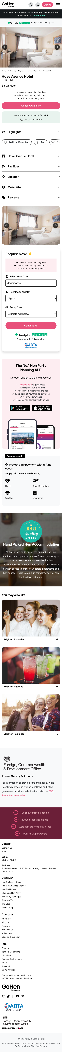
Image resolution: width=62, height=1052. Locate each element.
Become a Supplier (10, 937)
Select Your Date (18, 276)
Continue (29, 325)
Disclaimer (6, 955)
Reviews (13, 197)
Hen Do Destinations (11, 882)
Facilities (14, 166)
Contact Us (7, 848)
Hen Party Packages (11, 896)
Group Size (15, 307)
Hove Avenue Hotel (21, 156)
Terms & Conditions (11, 951)
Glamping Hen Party (11, 893)
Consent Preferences (11, 959)
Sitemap (6, 948)
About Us (6, 918)
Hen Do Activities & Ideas (14, 885)
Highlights (14, 132)
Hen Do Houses (9, 889)
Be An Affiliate (8, 970)
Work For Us (7, 929)
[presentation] (4, 47)
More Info (14, 187)
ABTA (4, 962)
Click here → (39, 15)
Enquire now (26, 384)
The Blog (6, 904)
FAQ (4, 851)
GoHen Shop (8, 907)
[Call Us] (38, 4)
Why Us (5, 922)
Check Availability (31, 105)
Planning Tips (8, 900)
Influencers (7, 933)
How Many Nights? (20, 291)
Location (13, 177)
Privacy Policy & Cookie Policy (31, 1038)
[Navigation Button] (57, 4)
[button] (31, 4)
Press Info (6, 966)
